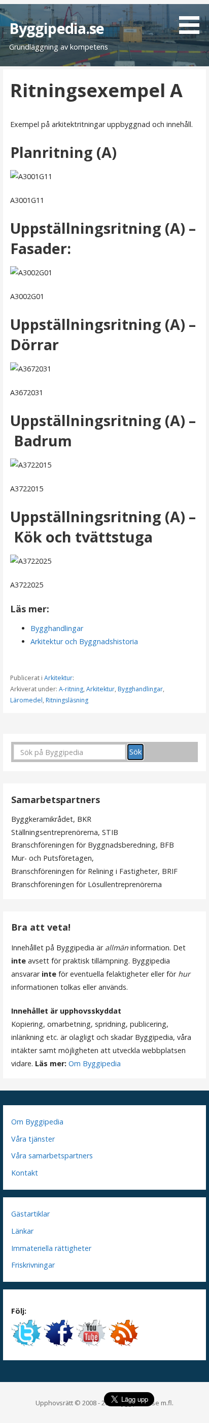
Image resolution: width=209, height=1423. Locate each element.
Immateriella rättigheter (51, 1248)
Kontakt (24, 1173)
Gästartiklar (30, 1214)
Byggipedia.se (56, 28)
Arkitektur (58, 678)
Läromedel (26, 700)
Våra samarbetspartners (52, 1155)
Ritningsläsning (67, 700)
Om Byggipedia (94, 1063)
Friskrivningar (33, 1265)
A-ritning (71, 689)
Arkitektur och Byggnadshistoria (84, 641)
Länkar (22, 1231)
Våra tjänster (33, 1139)
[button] (193, 18)
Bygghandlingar (56, 628)
